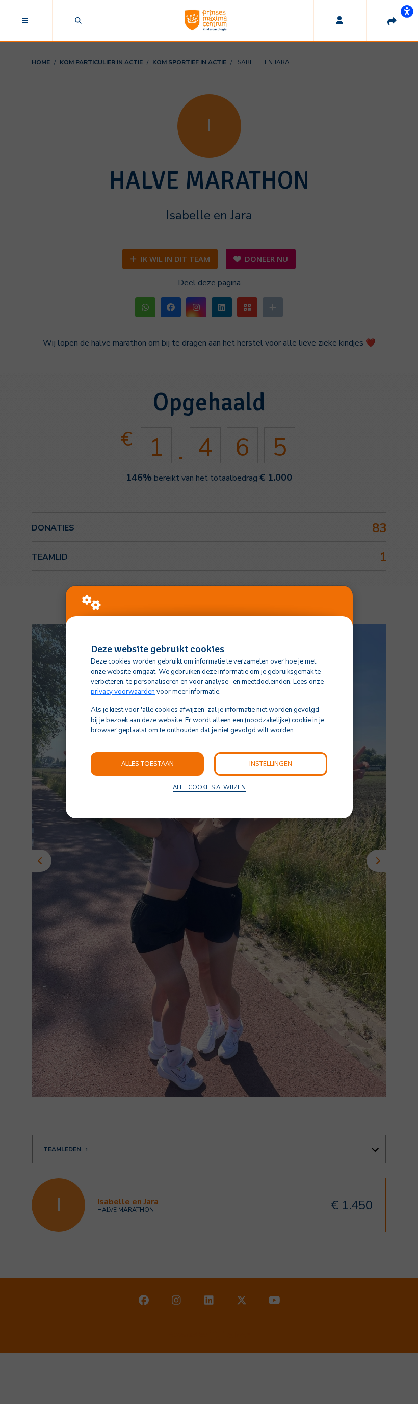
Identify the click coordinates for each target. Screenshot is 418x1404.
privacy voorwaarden (123, 691)
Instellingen (270, 763)
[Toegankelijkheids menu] (407, 11)
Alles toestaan (147, 763)
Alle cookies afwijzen (209, 787)
